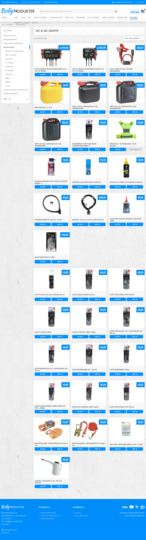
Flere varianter (135, 149)
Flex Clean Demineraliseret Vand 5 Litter (126, 444)
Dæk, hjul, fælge (10, 55)
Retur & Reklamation (81, 516)
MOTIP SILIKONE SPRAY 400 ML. (83, 295)
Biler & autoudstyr (10, 35)
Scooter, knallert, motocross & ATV (16, 90)
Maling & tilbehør (40, 17)
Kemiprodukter (122, 17)
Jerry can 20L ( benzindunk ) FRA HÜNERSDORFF (48, 145)
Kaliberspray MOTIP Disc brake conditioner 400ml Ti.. (84, 145)
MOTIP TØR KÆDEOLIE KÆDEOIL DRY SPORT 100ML (125, 220)
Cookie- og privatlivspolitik (30, 2)
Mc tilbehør (9, 63)
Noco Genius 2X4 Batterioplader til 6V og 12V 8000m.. (50, 70)
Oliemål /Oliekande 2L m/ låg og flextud (48, 482)
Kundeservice (78, 507)
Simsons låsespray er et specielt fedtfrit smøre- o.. (51, 182)
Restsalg (35, 22)
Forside (4, 17)
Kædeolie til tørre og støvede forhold (126, 182)
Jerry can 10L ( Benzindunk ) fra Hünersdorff (123, 107)
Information (44, 507)
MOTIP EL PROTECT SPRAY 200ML (84, 332)
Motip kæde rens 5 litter (45, 257)
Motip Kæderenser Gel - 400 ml (84, 370)
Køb (59, 74)
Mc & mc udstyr (9, 47)
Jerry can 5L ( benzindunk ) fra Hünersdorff (85, 107)
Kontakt (77, 513)
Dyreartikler (80, 17)
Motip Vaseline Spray (43, 332)
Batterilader (9, 70)
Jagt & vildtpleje (93, 17)
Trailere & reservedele (11, 94)
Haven (23, 17)
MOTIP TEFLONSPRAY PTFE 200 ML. (122, 407)
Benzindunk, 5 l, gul (43, 107)
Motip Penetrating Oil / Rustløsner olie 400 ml (126, 332)
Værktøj (8, 82)
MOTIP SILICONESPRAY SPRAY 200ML (85, 407)
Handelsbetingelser (50, 2)
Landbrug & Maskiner (21, 22)
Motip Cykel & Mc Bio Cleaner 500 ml (50, 295)
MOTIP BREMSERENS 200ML (119, 370)
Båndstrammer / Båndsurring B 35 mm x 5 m (51, 444)
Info (43, 74)
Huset (16, 17)
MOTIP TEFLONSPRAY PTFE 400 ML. (122, 295)
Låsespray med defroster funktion (86, 182)
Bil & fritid (133, 17)
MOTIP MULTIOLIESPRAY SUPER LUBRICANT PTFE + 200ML (50, 407)
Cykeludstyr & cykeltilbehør (13, 43)
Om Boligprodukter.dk (9, 2)
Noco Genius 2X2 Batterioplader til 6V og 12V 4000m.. (88, 70)
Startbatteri (9, 66)
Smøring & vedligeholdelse (14, 51)
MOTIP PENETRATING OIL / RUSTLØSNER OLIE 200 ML (51, 370)
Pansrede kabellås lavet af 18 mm (48, 220)
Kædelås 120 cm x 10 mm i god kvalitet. (88, 220)
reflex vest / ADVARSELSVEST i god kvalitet (123, 145)
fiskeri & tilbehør (108, 17)
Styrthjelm (8, 74)
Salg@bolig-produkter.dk (14, 521)
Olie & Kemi (8, 59)
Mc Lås (7, 86)
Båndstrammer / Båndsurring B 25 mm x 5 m (88, 444)
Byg (29, 17)
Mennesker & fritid (56, 17)
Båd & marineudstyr (10, 39)
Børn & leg (69, 17)
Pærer (7, 78)
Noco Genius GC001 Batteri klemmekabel (121, 70)
